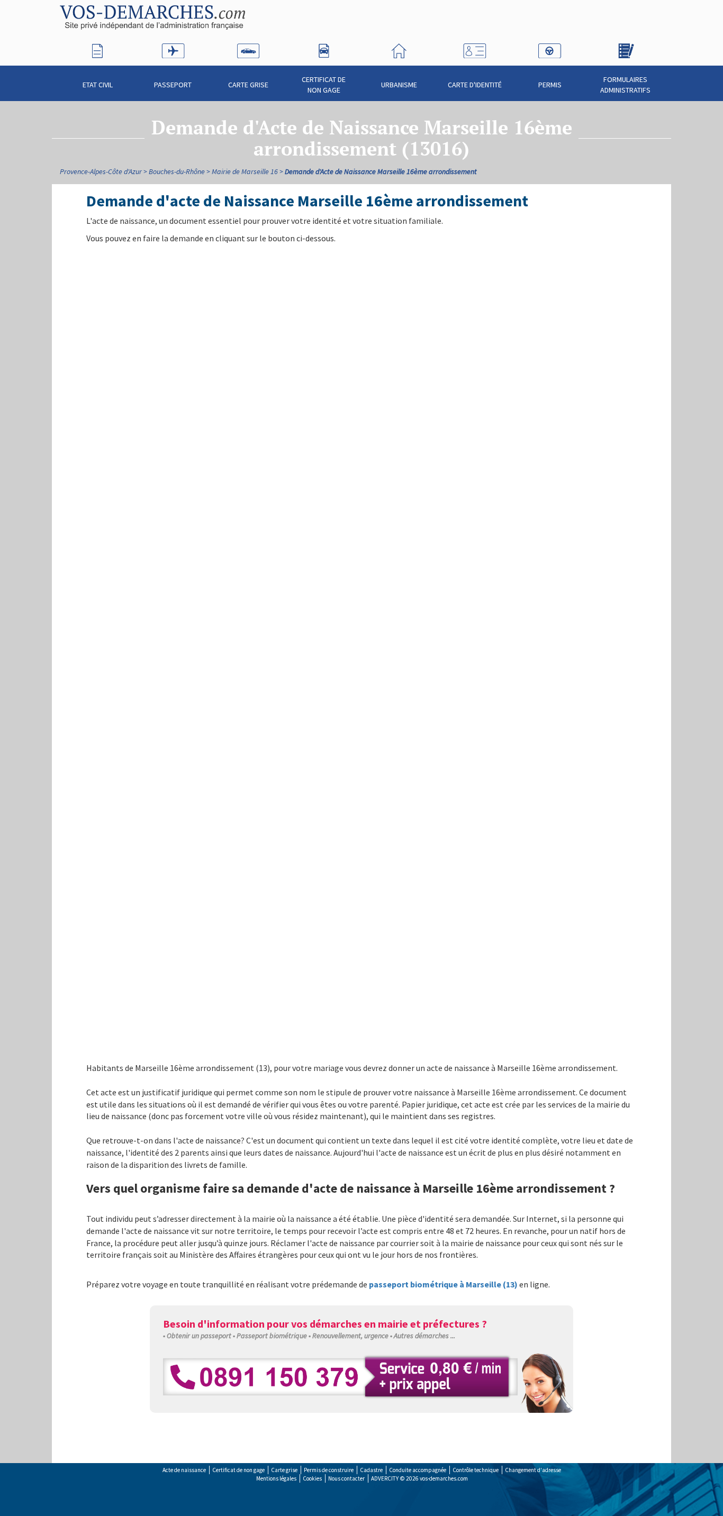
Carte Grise (248, 84)
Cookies (312, 1478)
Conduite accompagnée (417, 1470)
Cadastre (371, 1470)
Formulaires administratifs (625, 85)
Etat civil (98, 84)
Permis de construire (329, 1470)
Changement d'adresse (533, 1470)
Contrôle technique (476, 1470)
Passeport (173, 84)
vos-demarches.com (444, 1478)
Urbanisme (399, 84)
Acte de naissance (184, 1470)
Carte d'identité (475, 84)
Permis (550, 84)
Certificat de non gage (324, 85)
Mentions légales (276, 1478)
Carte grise (284, 1470)
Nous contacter (346, 1478)
